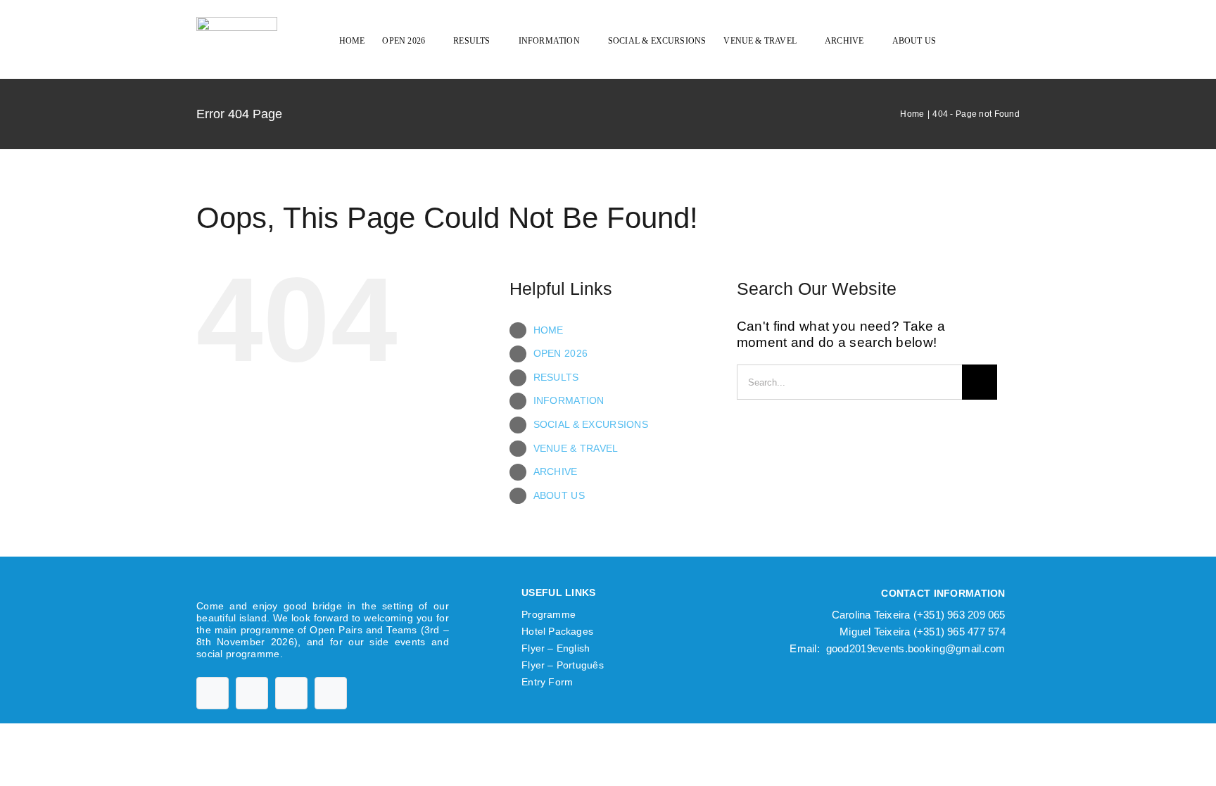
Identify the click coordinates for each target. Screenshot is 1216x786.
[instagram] (291, 693)
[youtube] (252, 693)
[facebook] (212, 693)
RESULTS (556, 377)
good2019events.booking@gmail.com (916, 648)
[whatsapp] (331, 693)
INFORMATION (568, 400)
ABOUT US (559, 495)
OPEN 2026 (560, 353)
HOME (548, 330)
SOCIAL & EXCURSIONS (590, 424)
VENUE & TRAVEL (576, 448)
